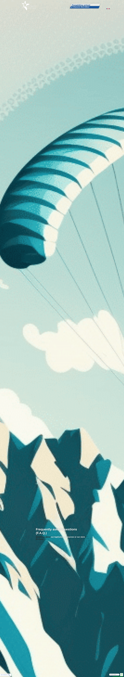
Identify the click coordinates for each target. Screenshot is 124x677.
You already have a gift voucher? (118, 676)
